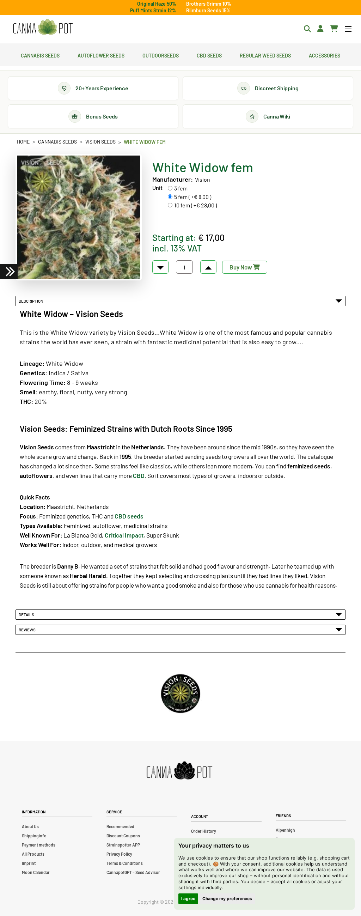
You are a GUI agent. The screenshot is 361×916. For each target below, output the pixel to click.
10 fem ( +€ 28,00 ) (195, 205)
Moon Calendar (36, 872)
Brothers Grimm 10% (208, 4)
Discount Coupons (123, 835)
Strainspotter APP (123, 845)
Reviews (28, 629)
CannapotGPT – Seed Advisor (133, 872)
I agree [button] (188, 898)
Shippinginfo (34, 835)
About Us (30, 826)
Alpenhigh (285, 830)
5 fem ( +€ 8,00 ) (192, 196)
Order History (203, 831)
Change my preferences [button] (227, 898)
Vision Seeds (100, 142)
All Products (33, 854)
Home (23, 142)
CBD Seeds (209, 54)
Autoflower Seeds (101, 54)
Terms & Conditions (124, 863)
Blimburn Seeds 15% (208, 10)
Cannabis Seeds (40, 54)
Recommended (120, 826)
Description (32, 300)
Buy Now (241, 267)
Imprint (29, 863)
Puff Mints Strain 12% (153, 10)
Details (27, 614)
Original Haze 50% (156, 4)
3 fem (181, 188)
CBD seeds (129, 516)
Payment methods (38, 845)
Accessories (324, 54)
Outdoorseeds (160, 54)
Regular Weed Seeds (265, 54)
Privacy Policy (119, 854)
